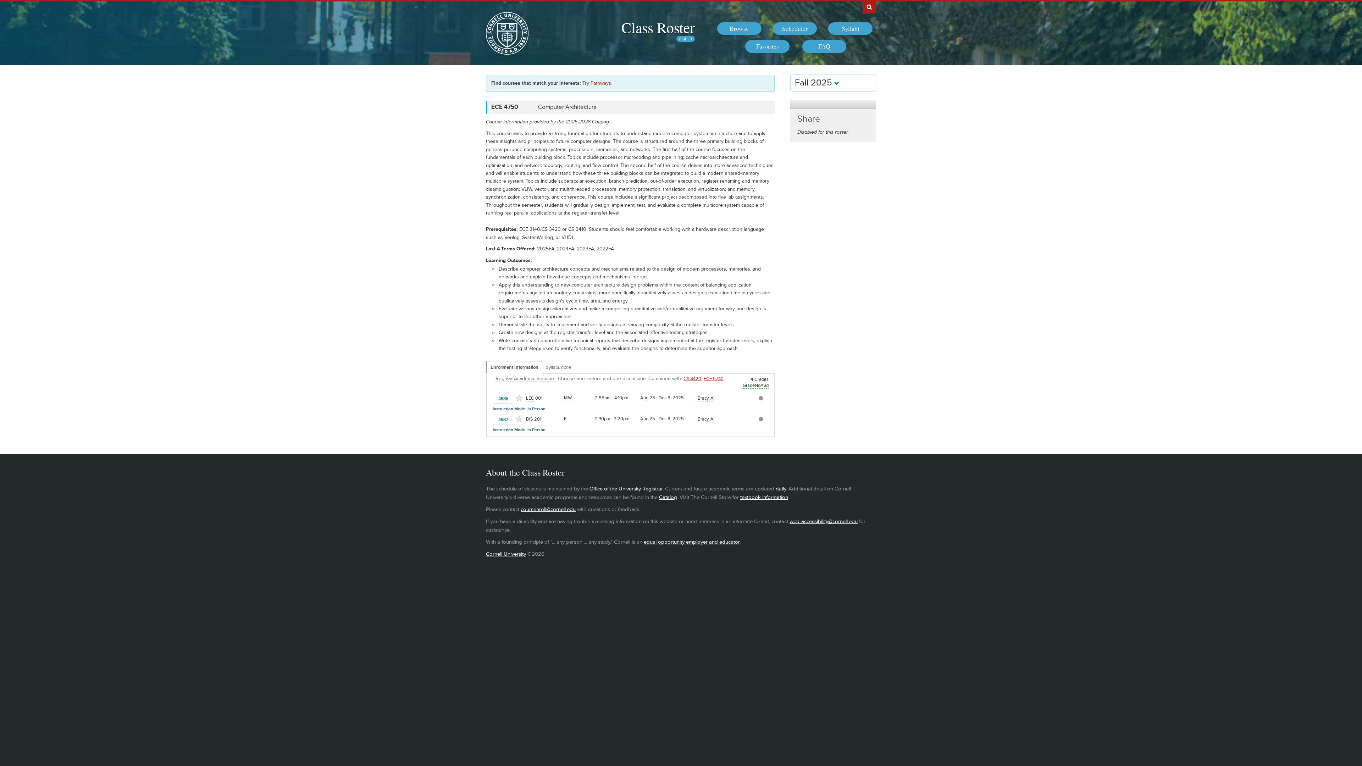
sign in (685, 38)
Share (808, 119)
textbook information (764, 497)
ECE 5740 (714, 379)
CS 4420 (692, 379)
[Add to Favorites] (519, 398)
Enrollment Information (514, 367)
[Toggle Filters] (833, 104)
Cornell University (506, 554)
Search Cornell (869, 6)
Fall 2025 (814, 82)
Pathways (601, 83)
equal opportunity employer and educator (692, 542)
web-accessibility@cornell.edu (824, 521)
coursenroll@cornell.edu (548, 509)
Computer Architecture (567, 107)
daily (781, 488)
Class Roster (658, 27)
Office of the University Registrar (626, 488)
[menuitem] (739, 28)
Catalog (668, 497)
